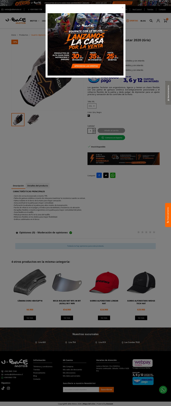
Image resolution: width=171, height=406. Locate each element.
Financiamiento (168, 214)
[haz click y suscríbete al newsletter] (85, 44)
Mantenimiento (168, 92)
